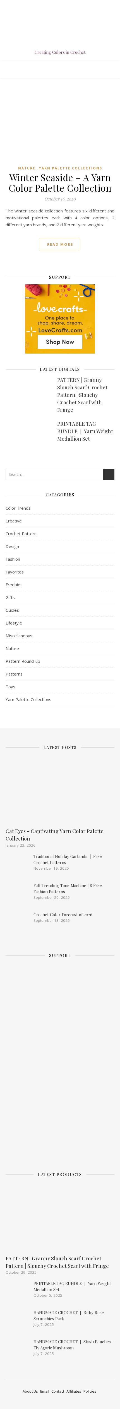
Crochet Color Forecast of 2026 (62, 914)
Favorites (15, 572)
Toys (10, 686)
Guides (12, 610)
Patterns (14, 674)
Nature (26, 168)
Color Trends (18, 508)
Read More (60, 244)
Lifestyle (14, 623)
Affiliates (73, 1391)
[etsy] (64, 5)
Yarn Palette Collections (70, 168)
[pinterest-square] (71, 5)
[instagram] (56, 5)
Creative (14, 521)
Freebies (14, 584)
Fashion (13, 559)
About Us (30, 1391)
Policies (89, 1391)
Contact (57, 1391)
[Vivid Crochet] (60, 36)
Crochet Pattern (21, 533)
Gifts (10, 597)
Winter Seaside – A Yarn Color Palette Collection (60, 182)
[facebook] (49, 5)
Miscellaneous (19, 635)
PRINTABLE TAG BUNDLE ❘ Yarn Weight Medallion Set (85, 431)
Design (12, 546)
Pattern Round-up (23, 661)
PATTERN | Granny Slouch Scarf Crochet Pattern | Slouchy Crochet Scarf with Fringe (82, 395)
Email (44, 1391)
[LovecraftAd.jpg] (60, 352)
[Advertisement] (54, 1062)
